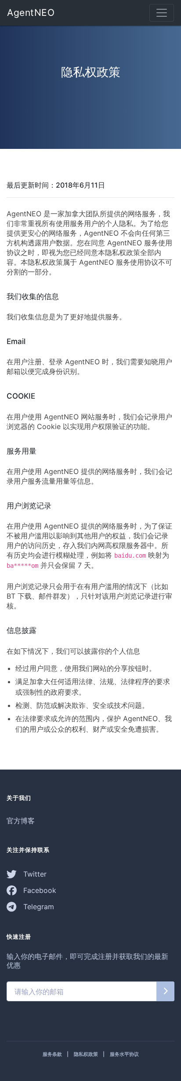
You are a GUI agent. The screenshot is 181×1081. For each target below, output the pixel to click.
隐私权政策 (86, 1054)
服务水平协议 (124, 1054)
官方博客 (21, 820)
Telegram (37, 906)
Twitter (34, 874)
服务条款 (52, 1054)
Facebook (38, 890)
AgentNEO (30, 12)
